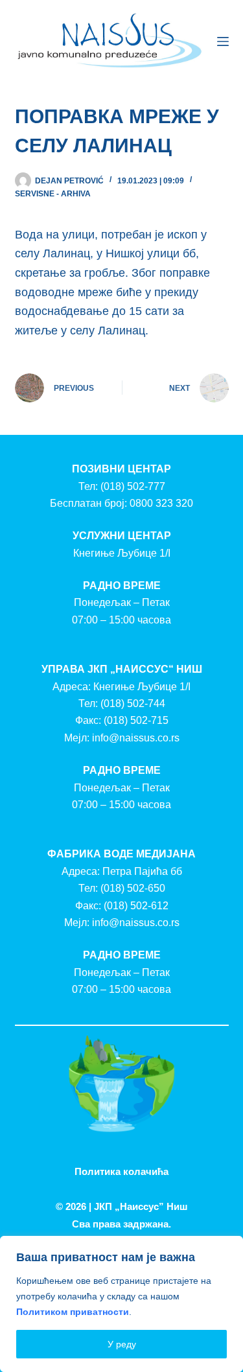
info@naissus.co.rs (135, 737)
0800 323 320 (161, 503)
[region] (121, 1304)
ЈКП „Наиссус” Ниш (141, 1206)
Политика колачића (121, 1171)
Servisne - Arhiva (53, 193)
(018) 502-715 (136, 720)
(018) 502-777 (132, 486)
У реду (122, 1344)
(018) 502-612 (136, 905)
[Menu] (223, 41)
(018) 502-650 (132, 888)
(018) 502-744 (132, 703)
